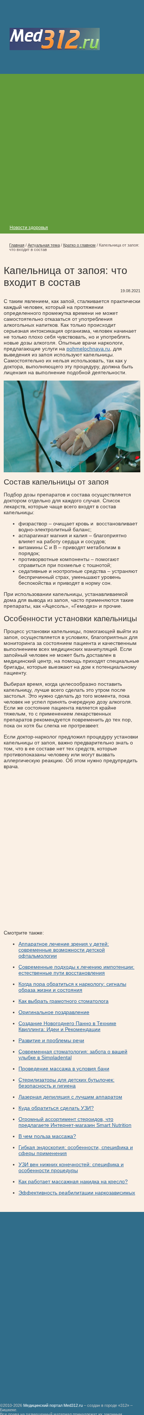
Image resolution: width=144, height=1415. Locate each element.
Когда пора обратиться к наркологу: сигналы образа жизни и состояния (72, 987)
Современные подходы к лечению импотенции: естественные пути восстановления (76, 970)
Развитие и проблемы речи (51, 1040)
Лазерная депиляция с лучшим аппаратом (70, 1097)
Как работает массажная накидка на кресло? (73, 1181)
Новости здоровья (29, 227)
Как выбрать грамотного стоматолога (63, 1001)
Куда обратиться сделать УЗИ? (56, 1108)
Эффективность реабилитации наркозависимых (76, 1193)
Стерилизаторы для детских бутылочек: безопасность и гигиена (66, 1083)
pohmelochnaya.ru (88, 349)
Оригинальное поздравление (53, 1012)
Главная (16, 245)
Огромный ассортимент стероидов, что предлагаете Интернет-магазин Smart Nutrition (74, 1122)
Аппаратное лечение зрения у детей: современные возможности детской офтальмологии (63, 950)
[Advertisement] (72, 146)
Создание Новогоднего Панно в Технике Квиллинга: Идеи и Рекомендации (67, 1026)
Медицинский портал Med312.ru (53, 1405)
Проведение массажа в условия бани (63, 1069)
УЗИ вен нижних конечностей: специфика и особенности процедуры (71, 1167)
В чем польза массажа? (47, 1136)
